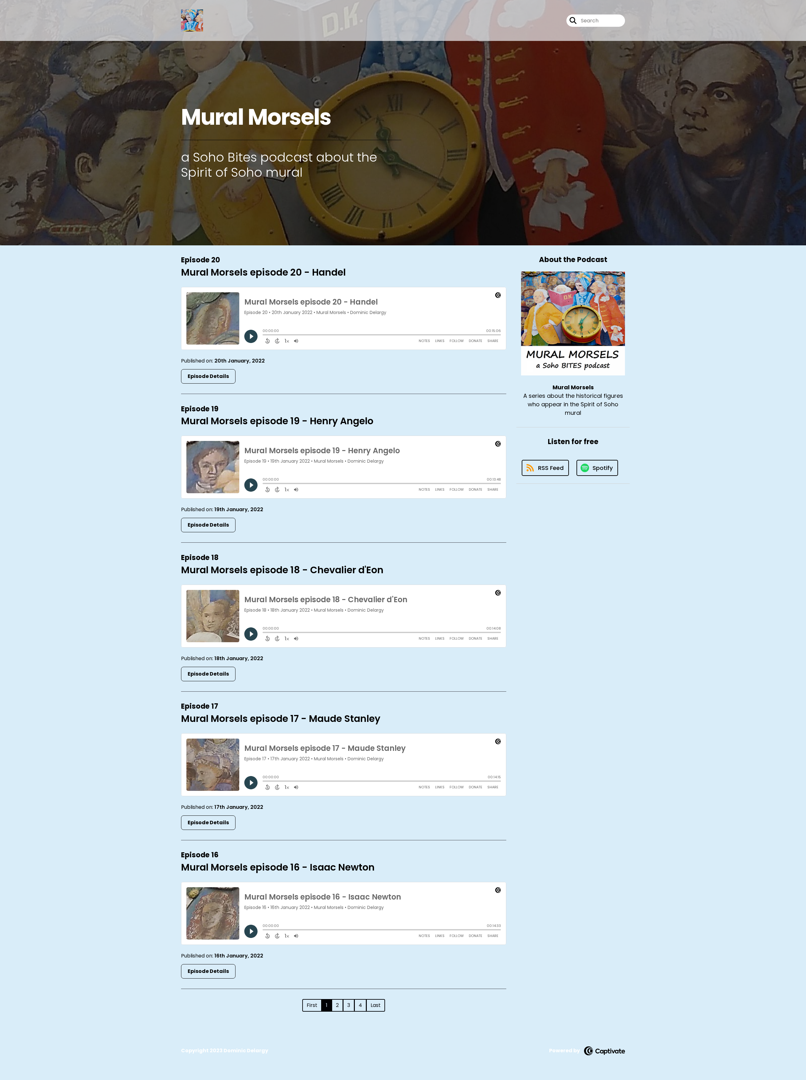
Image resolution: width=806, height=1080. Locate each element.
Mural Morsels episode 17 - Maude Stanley (280, 718)
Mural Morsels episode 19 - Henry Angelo (277, 421)
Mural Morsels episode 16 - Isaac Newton (278, 867)
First (312, 1005)
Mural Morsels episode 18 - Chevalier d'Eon (282, 570)
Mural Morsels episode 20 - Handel (263, 272)
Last (376, 1005)
